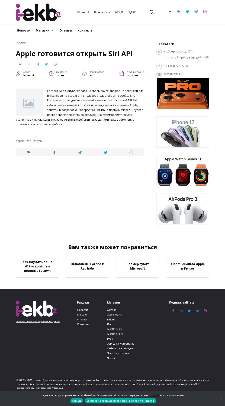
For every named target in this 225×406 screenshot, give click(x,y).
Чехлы (111, 358)
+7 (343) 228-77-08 (176, 66)
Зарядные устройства (120, 343)
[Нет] (220, 398)
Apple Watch (114, 314)
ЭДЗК (132, 12)
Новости (23, 30)
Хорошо (76, 400)
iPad (109, 324)
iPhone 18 (83, 12)
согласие (154, 395)
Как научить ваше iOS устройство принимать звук (37, 266)
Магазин (43, 30)
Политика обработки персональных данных (38, 321)
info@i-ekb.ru (173, 74)
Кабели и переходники (121, 348)
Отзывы (65, 30)
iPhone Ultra (102, 12)
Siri (29, 140)
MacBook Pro (115, 334)
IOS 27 (119, 12)
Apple (21, 140)
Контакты (85, 30)
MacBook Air (114, 329)
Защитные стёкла (118, 353)
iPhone (111, 319)
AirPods (111, 309)
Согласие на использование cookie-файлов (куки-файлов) (120, 400)
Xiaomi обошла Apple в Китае (188, 266)
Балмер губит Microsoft (137, 266)
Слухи (38, 140)
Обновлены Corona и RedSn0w (87, 266)
